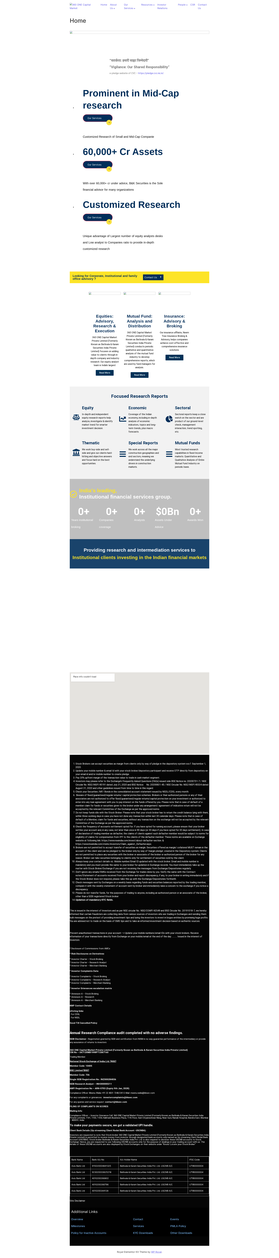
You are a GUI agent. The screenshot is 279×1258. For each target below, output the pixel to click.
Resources (147, 4)
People (182, 4)
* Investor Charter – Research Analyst (88, 962)
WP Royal (156, 1251)
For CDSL (75, 1014)
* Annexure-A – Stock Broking (84, 993)
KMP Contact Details (81, 1005)
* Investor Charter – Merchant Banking (88, 965)
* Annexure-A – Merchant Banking (86, 1000)
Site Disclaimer (77, 1200)
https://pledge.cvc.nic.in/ (151, 73)
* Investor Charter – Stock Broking (86, 959)
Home (104, 4)
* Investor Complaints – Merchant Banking (90, 983)
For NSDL (75, 1017)
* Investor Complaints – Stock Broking (88, 976)
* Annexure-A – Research (82, 997)
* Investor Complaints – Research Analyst (90, 979)
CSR (192, 4)
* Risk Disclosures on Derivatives (87, 953)
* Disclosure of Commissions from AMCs (90, 948)
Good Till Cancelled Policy (83, 1023)
